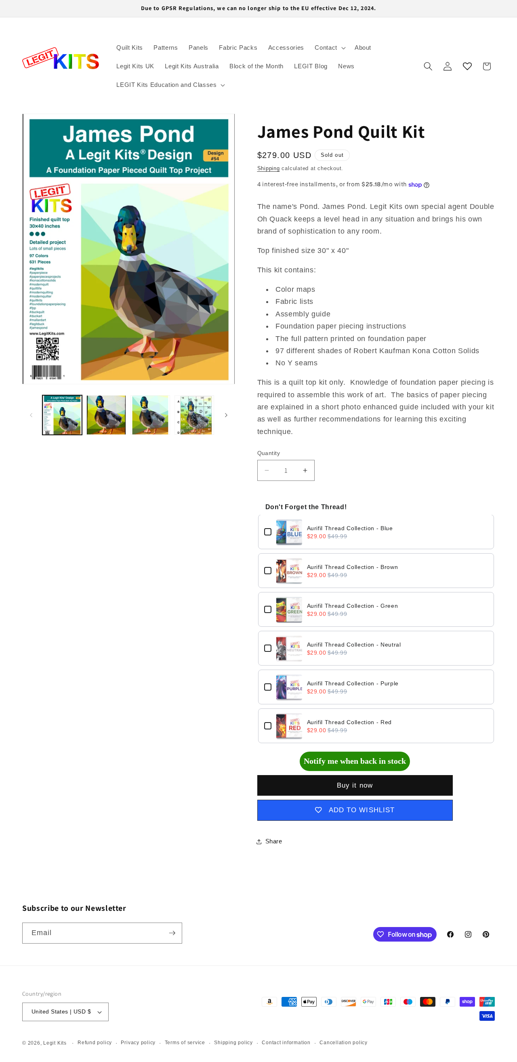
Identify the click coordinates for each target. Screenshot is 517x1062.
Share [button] (273, 841)
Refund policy (95, 1042)
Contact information (286, 1042)
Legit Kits (55, 1043)
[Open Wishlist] (467, 66)
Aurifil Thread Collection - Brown (352, 567)
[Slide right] (226, 415)
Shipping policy (233, 1042)
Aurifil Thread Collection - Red (349, 722)
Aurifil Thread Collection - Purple (353, 684)
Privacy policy (138, 1042)
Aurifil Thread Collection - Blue (350, 528)
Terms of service (185, 1042)
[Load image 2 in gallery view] (106, 415)
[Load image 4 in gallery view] (194, 415)
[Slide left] (31, 415)
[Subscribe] (172, 933)
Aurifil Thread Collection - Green (352, 606)
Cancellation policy (343, 1042)
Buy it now (355, 785)
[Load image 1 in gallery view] (62, 415)
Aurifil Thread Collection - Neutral (354, 645)
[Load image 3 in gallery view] (150, 415)
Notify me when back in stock (355, 760)
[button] (329, 47)
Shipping (268, 168)
